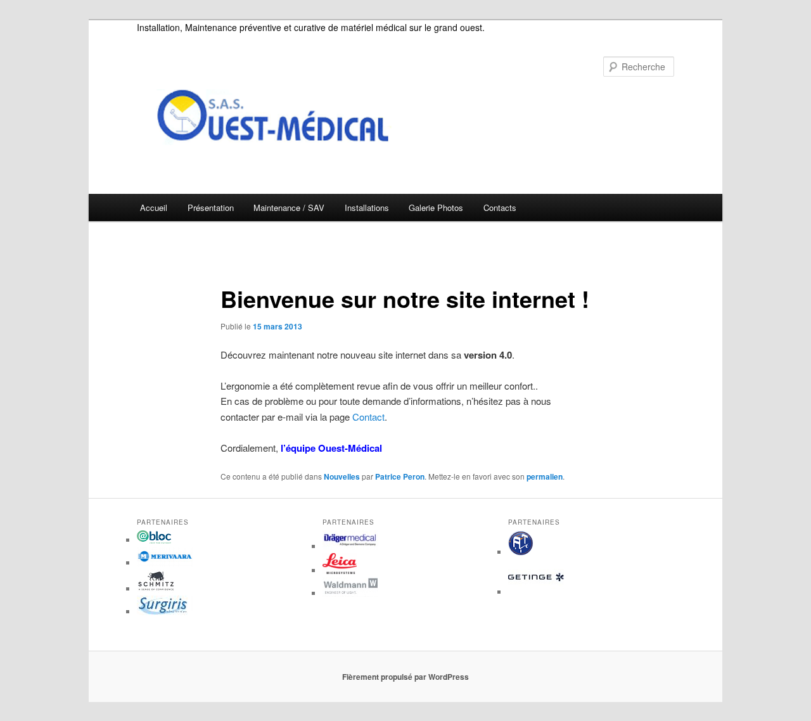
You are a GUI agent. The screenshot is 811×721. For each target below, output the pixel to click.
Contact (368, 416)
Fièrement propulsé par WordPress (405, 676)
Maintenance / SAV (288, 207)
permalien (545, 476)
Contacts (499, 207)
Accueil (153, 207)
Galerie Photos (436, 207)
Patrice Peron (400, 476)
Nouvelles (342, 476)
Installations (367, 207)
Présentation (211, 207)
